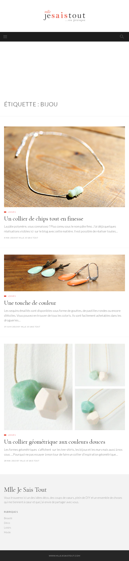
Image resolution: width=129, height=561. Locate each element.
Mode (7, 532)
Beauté (8, 518)
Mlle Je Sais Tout (28, 238)
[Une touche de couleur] (64, 273)
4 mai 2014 (9, 238)
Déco (7, 522)
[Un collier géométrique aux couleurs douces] (64, 387)
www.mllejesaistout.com (64, 555)
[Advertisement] (64, 66)
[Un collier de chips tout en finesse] (64, 166)
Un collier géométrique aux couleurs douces (54, 441)
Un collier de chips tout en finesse (43, 218)
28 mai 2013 (10, 461)
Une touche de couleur (30, 302)
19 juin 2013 (10, 327)
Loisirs (12, 212)
